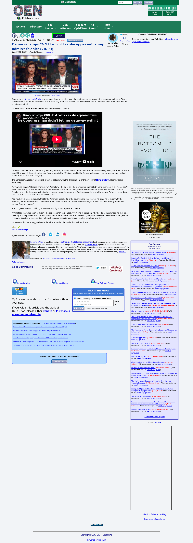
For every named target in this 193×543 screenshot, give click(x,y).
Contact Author (24, 283)
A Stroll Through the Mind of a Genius (145, 266)
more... (122, 251)
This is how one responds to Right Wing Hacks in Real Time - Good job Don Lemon (42, 334)
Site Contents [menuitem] (50, 26)
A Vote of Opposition (138, 338)
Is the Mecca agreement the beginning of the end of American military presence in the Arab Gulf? (154, 272)
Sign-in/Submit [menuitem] (65, 26)
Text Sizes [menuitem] (107, 26)
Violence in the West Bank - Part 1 (143, 368)
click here (157, 422)
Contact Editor (62, 283)
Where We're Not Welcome (140, 343)
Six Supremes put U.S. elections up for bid (146, 298)
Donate (47, 311)
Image (37, 95)
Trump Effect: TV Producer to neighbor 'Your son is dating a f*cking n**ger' (40, 327)
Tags (71, 258)
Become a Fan (125, 41)
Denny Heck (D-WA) (32, 99)
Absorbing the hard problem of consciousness (147, 362)
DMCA (58, 95)
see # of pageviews (157, 254)
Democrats (46, 258)
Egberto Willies (36, 242)
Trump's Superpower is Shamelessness (145, 324)
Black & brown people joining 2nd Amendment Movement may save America (40, 338)
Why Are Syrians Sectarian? (141, 409)
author (64, 242)
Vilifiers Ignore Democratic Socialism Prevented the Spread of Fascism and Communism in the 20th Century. (153, 403)
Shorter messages (137, 311)
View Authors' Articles (104, 283)
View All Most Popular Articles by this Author (59, 323)
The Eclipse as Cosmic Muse (141, 396)
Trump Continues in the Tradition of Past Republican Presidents (154, 292)
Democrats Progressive (59, 258)
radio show (88, 242)
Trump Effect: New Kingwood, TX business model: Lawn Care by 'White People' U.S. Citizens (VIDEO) (48, 341)
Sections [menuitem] (20, 26)
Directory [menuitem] (35, 26)
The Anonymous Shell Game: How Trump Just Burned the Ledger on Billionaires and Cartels (151, 318)
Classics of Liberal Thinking (154, 514)
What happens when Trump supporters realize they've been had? (36, 330)
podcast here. (91, 244)
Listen (59, 35)
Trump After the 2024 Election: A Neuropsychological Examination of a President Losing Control (150, 286)
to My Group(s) (18, 262)
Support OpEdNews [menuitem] (79, 26)
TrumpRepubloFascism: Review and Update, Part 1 (149, 279)
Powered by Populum (96, 540)
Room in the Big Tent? (139, 356)
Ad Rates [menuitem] (92, 26)
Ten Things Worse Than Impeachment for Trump (148, 252)
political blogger (75, 242)
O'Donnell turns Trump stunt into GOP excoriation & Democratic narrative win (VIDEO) (43, 345)
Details (53, 95)
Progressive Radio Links (154, 519)
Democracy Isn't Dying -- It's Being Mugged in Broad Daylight (153, 349)
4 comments (49, 52)
